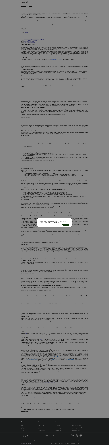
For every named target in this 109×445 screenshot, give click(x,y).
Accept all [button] (66, 224)
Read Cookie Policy (56, 222)
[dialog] (54, 222)
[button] (42, 224)
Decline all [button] (58, 224)
